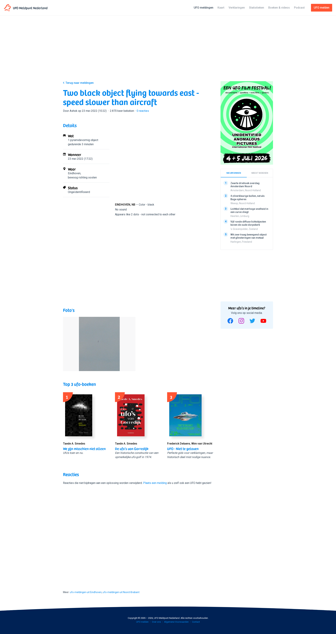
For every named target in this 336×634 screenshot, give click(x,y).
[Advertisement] (168, 51)
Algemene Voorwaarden (176, 622)
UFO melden (142, 622)
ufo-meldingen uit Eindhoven (86, 592)
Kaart (221, 7)
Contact (196, 622)
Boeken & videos (279, 7)
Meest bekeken (259, 173)
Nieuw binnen (233, 173)
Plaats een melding (155, 483)
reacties (143, 110)
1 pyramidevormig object (83, 140)
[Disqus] (138, 534)
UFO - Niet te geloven (183, 448)
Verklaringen (237, 7)
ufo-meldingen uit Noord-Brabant (121, 592)
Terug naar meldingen (79, 82)
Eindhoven (74, 173)
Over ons (156, 622)
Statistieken (256, 7)
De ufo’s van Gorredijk (131, 448)
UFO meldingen (203, 7)
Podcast (299, 7)
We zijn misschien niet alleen (84, 448)
